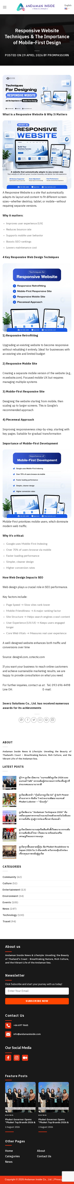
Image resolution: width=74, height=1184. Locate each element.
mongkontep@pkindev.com (19, 694)
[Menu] (5, 7)
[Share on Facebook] (27, 720)
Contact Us (44, 1156)
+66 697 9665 (20, 1025)
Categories (12, 1156)
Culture (7, 883)
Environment (10, 896)
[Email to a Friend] (40, 720)
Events (7, 902)
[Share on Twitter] (34, 720)
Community (9, 877)
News (6, 909)
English (68, 5)
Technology (10, 915)
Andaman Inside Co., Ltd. (38, 1179)
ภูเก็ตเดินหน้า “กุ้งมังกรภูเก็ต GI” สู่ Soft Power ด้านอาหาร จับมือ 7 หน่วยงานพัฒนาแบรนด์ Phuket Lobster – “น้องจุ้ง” (44, 798)
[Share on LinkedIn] (52, 720)
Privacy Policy (61, 1179)
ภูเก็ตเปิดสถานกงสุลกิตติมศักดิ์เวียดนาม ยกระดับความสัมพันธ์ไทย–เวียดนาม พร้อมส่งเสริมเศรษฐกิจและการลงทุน (44, 833)
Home (9, 1151)
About (41, 1151)
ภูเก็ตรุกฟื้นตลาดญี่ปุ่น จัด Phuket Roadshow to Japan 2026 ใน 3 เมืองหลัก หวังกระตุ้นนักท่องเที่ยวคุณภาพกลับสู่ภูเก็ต (44, 850)
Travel (6, 921)
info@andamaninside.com (27, 1034)
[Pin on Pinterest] (46, 720)
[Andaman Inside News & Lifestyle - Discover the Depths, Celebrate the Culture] (35, 7)
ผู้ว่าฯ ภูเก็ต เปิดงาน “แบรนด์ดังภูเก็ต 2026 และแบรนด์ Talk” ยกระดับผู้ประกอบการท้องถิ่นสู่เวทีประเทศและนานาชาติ (44, 781)
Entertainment (11, 890)
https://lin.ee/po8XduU (27, 689)
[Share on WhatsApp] (21, 720)
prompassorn (58, 55)
